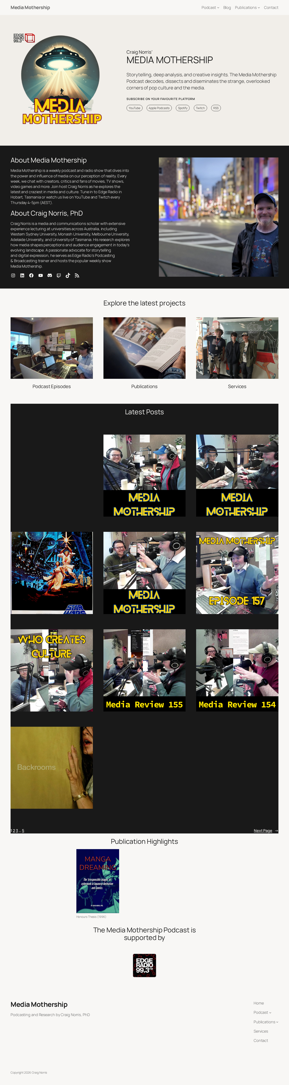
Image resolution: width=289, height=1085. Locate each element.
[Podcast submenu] (218, 7)
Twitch (200, 108)
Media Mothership (30, 7)
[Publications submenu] (259, 7)
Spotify (182, 108)
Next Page (266, 830)
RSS (216, 108)
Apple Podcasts (159, 108)
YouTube (134, 108)
